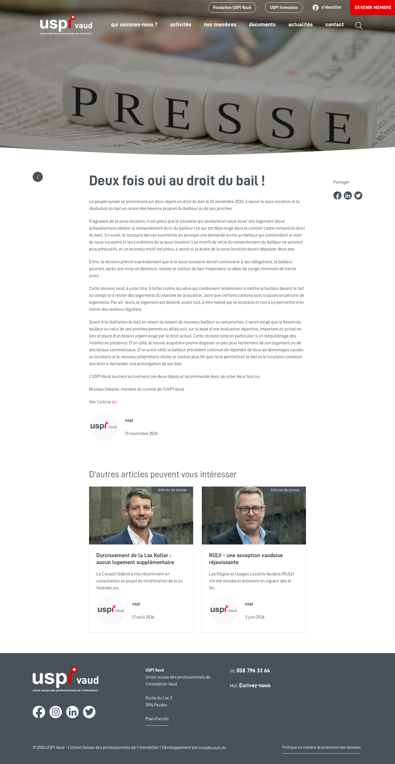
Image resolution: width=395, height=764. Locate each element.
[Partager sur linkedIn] (348, 195)
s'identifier (332, 7)
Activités (180, 24)
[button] (38, 177)
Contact (334, 24)
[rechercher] (358, 29)
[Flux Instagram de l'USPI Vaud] (55, 712)
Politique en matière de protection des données (321, 747)
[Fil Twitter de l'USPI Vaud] (89, 712)
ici (114, 402)
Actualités (300, 24)
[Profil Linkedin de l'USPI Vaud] (72, 712)
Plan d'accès (157, 719)
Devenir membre (373, 7)
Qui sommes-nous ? (134, 24)
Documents (262, 24)
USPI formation (284, 8)
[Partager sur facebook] (337, 195)
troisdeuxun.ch (212, 748)
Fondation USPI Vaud (232, 8)
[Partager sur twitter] (358, 195)
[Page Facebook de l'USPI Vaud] (39, 712)
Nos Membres (220, 24)
